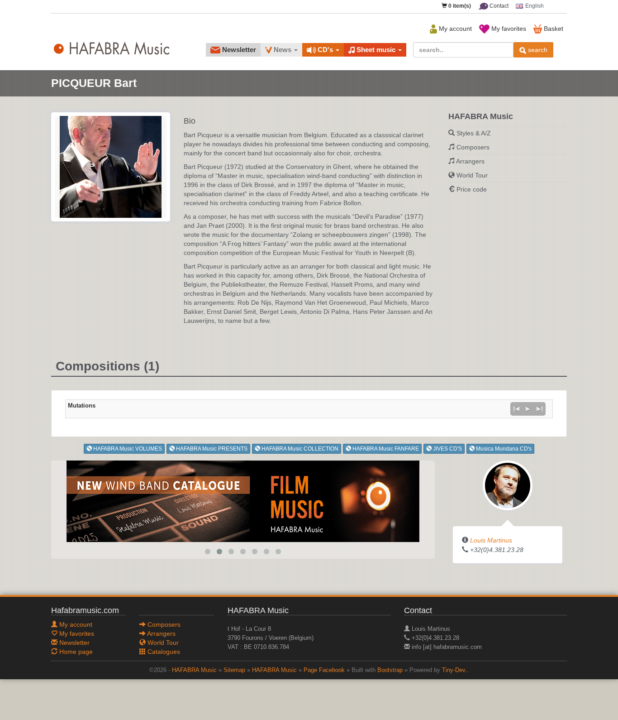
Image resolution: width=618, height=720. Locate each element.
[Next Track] (539, 409)
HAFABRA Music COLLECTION (299, 449)
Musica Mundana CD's (503, 449)
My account (454, 28)
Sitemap (234, 670)
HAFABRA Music (194, 670)
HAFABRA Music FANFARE (385, 449)
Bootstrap (390, 670)
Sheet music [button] (376, 49)
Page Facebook (324, 670)
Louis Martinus (491, 540)
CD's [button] (325, 49)
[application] (528, 409)
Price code (471, 189)
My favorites (508, 28)
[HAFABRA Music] (243, 500)
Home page (75, 651)
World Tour (472, 175)
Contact (498, 6)
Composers (473, 147)
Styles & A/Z (473, 133)
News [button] (282, 49)
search (536, 49)
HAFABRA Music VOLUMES (127, 449)
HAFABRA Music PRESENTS (211, 449)
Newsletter (238, 49)
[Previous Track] (516, 409)
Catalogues (163, 651)
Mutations (81, 406)
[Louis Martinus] (507, 485)
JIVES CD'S (447, 449)
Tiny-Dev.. (455, 670)
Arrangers (470, 161)
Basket (552, 28)
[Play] (528, 409)
